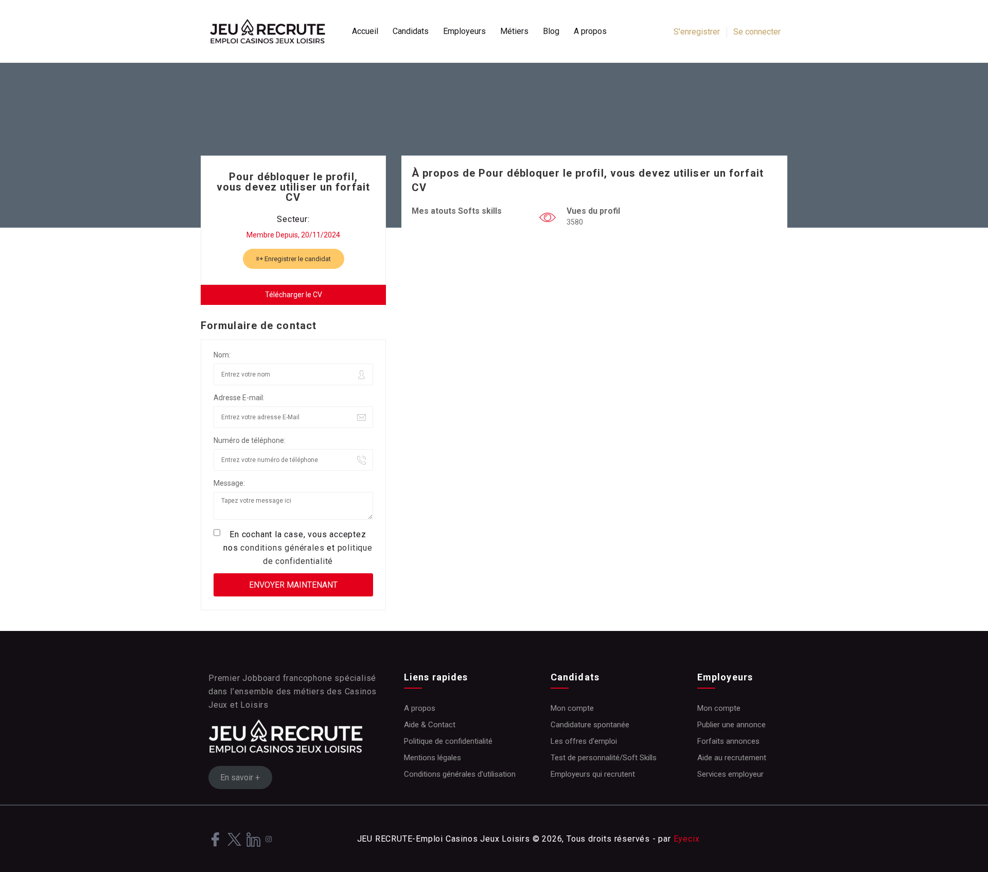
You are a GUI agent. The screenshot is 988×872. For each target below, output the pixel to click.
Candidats (411, 31)
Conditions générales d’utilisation (460, 774)
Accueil (365, 31)
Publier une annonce (731, 724)
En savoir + (240, 777)
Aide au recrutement (731, 757)
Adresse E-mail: (239, 398)
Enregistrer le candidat (297, 259)
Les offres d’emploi (584, 741)
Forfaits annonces (728, 741)
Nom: (222, 355)
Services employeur (730, 774)
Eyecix (687, 839)
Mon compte (572, 708)
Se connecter (757, 32)
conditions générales (282, 548)
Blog (551, 31)
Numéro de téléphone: (250, 440)
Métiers (514, 31)
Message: (229, 483)
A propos (590, 31)
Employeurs (464, 31)
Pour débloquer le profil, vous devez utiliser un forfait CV (293, 186)
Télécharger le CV (293, 294)
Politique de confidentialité (448, 741)
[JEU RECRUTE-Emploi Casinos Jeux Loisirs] (273, 31)
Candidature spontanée (590, 724)
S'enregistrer (697, 32)
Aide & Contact (429, 724)
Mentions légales (432, 757)
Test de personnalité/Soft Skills (604, 757)
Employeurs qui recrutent (593, 774)
